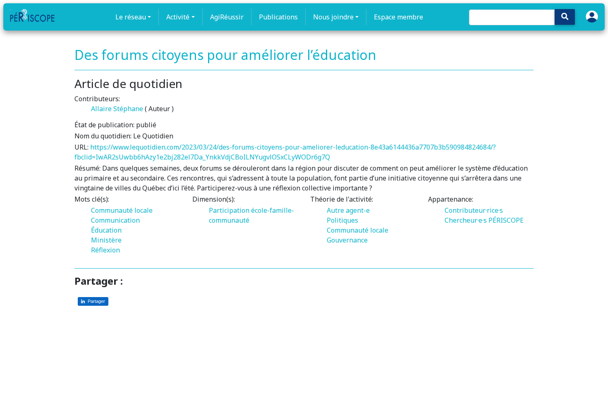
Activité (177, 16)
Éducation (106, 230)
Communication (115, 220)
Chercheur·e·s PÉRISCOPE (484, 220)
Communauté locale (122, 210)
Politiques (342, 220)
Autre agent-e (348, 210)
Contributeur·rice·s (474, 210)
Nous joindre (333, 16)
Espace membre (398, 16)
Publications (278, 16)
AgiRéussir (227, 16)
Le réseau (130, 16)
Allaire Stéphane (117, 108)
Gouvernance (347, 240)
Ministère (106, 240)
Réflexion (105, 250)
